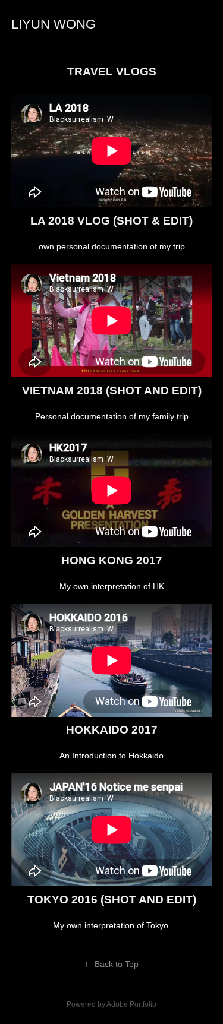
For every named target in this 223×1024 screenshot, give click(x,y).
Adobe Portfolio (131, 1004)
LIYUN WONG (53, 24)
